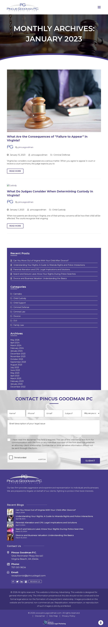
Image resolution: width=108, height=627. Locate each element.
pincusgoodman (25, 147)
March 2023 (15, 378)
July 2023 (14, 367)
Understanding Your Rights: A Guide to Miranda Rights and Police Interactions (49, 265)
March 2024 (15, 345)
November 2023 (17, 356)
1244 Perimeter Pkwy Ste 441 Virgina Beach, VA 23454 (27, 555)
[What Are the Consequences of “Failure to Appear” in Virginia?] (54, 100)
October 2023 (16, 359)
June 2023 (15, 370)
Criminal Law (19, 312)
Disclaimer (40, 616)
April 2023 (14, 376)
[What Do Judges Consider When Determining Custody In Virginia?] (12, 185)
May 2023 (14, 373)
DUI (15, 320)
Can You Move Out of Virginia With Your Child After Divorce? (41, 260)
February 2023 (17, 381)
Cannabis (17, 294)
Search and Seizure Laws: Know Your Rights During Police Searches (44, 274)
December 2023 (17, 354)
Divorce (17, 316)
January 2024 (16, 351)
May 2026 (14, 340)
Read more (15, 171)
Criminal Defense (61, 155)
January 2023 (16, 384)
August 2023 (16, 365)
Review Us (35, 581)
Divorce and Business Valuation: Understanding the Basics (40, 278)
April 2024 (14, 342)
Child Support (19, 303)
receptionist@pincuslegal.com (28, 575)
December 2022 (17, 387)
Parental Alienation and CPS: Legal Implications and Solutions (41, 269)
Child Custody (59, 210)
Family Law (18, 325)
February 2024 (17, 348)
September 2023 (18, 362)
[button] (99, 7)
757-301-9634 (18, 567)
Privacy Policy (68, 616)
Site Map (53, 616)
